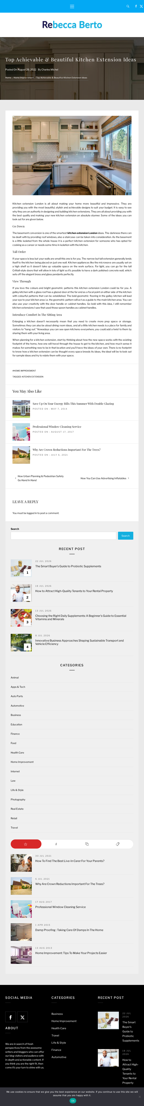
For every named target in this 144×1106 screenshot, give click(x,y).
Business (16, 714)
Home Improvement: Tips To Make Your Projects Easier (71, 953)
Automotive (17, 705)
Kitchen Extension (32, 377)
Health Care (17, 752)
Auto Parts (17, 696)
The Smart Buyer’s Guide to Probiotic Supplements (68, 566)
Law (13, 780)
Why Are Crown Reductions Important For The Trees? (66, 449)
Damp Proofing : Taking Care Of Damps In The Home (69, 930)
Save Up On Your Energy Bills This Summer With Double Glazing (73, 403)
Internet (15, 771)
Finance (15, 733)
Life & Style (17, 789)
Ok (72, 1100)
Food (13, 743)
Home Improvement (25, 371)
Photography (18, 799)
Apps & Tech (18, 686)
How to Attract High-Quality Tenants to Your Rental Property (74, 591)
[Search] (128, 6)
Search (15, 528)
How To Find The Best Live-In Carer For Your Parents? (69, 861)
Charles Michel (49, 69)
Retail (14, 818)
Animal (15, 677)
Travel (14, 827)
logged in (32, 513)
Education (16, 724)
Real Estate (17, 808)
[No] (139, 1096)
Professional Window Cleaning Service (57, 426)
